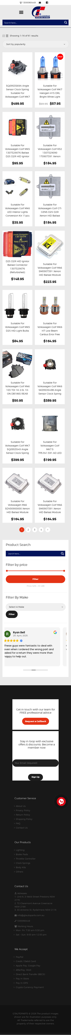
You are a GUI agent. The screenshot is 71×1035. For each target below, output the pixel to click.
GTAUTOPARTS (20, 1013)
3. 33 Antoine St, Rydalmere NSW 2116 (35, 909)
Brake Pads (22, 854)
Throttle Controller (26, 858)
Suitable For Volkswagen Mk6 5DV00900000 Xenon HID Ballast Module (17, 507)
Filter (35, 579)
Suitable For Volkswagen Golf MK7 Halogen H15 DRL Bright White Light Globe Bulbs (49, 93)
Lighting (20, 850)
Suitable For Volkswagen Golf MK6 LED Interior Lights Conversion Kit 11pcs (17, 210)
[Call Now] (61, 801)
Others (19, 871)
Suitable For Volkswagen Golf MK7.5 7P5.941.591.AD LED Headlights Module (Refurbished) (50, 451)
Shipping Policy (24, 819)
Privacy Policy (23, 810)
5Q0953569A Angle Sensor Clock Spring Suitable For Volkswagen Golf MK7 (17, 91)
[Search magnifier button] (66, 22)
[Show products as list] (7, 35)
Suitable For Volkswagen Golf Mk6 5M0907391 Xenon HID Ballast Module (50, 507)
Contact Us (22, 827)
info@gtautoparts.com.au (30, 915)
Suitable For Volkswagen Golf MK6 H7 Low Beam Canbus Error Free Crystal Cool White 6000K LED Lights (49, 332)
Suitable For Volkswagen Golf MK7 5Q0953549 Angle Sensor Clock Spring (17, 447)
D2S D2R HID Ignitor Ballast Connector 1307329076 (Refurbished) (17, 267)
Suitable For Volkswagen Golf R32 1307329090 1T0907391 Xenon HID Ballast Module (50, 152)
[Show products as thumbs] (3, 35)
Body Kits (21, 867)
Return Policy (23, 814)
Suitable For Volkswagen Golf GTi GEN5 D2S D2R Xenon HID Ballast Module (49, 212)
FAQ (18, 823)
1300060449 (23, 920)
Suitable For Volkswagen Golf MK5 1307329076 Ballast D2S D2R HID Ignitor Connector (17, 152)
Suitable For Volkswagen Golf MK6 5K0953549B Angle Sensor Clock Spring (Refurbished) (49, 390)
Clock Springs (23, 863)
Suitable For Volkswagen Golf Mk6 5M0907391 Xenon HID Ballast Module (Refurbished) (50, 271)
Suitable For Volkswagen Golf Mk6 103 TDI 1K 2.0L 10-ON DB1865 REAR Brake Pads (17, 390)
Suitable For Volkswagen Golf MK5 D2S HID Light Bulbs (17, 327)
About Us (21, 806)
